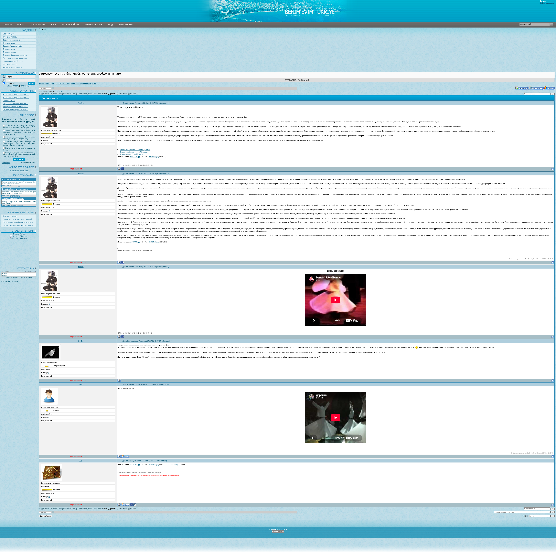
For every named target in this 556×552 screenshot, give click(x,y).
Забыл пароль (13, 86)
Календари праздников (12, 67)
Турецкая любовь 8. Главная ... (15, 107)
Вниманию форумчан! (16, 186)
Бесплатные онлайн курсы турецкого (18, 222)
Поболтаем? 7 (9, 101)
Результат (6, 163)
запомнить (9, 83)
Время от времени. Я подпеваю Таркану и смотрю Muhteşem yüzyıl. (19, 138)
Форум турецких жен (11, 40)
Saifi (80, 384)
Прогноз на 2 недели (18, 239)
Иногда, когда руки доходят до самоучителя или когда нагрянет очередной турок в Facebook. (19, 143)
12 (49, 140)
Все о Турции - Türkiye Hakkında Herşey (61, 94)
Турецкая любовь (10, 37)
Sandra (59, 91)
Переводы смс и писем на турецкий (17, 219)
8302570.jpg (135, 156)
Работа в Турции (10, 64)
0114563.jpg (135, 464)
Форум (41, 94)
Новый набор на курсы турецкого (16, 189)
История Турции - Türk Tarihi (90, 94)
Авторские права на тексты (13, 199)
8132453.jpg (154, 242)
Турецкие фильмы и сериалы (15, 55)
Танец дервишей (110, 94)
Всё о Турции (8, 34)
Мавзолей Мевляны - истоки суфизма (135, 149)
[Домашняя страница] (125, 456)
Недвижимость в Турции (13, 61)
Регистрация (25, 86)
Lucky (80, 341)
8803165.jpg (154, 156)
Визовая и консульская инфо (15, 58)
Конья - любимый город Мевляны (134, 152)
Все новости (6, 208)
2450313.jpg (173, 464)
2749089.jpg (135, 242)
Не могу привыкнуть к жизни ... (15, 110)
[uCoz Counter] (18, 288)
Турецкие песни (9, 52)
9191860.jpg (154, 464)
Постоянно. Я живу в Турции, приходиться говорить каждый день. (19, 126)
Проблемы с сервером (11, 179)
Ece (80, 461)
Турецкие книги (9, 49)
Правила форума (63, 84)
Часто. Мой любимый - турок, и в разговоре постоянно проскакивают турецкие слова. (19, 132)
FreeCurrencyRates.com (19, 170)
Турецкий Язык (15, 195)
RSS (94, 84)
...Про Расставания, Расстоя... (15, 104)
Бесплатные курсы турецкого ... (16, 95)
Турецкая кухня (9, 43)
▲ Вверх (18, 9)
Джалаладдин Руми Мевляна (131, 154)
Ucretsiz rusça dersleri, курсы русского (18, 225)
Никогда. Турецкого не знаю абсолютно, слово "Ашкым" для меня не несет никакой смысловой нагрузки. (19, 154)
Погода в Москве (19, 234)
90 (49, 497)
